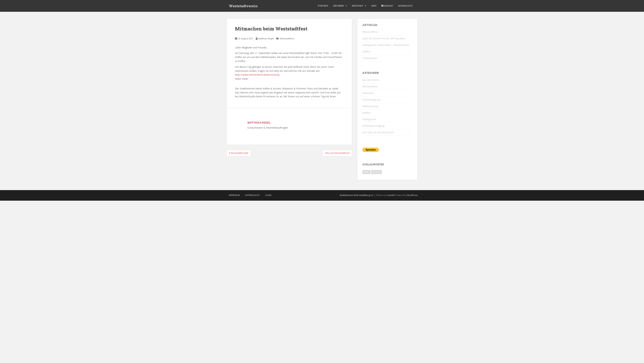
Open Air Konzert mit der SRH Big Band (383, 38)
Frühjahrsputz (369, 58)
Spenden (376, 172)
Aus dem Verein (370, 80)
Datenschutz (405, 5)
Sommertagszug (371, 99)
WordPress (412, 195)
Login (268, 195)
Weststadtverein (243, 6)
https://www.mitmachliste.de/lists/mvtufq (257, 74)
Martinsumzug (370, 106)
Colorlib (391, 195)
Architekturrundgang (373, 125)
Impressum (234, 195)
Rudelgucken (369, 119)
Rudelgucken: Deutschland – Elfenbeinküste (385, 45)
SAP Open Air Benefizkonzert (378, 132)
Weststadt (357, 5)
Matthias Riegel (266, 38)
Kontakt (388, 5)
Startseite (323, 5)
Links (373, 5)
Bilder (366, 172)
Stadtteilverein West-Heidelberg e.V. (357, 195)
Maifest (366, 51)
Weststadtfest (287, 38)
